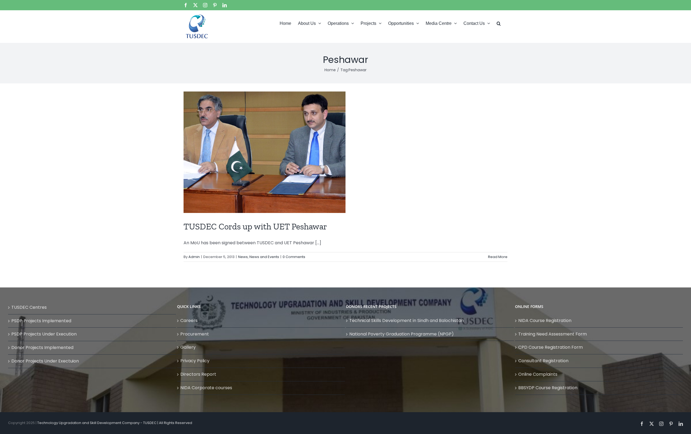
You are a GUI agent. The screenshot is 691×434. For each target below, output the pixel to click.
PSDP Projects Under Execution (44, 334)
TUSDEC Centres (29, 307)
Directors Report (198, 374)
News (243, 256)
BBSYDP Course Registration (547, 388)
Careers (189, 320)
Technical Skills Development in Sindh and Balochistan (406, 320)
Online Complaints (537, 374)
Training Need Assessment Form (552, 334)
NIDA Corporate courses (206, 388)
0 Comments (294, 256)
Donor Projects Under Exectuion (45, 361)
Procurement (194, 334)
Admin (194, 256)
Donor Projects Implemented (42, 347)
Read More (497, 256)
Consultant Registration (543, 361)
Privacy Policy (194, 361)
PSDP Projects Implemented (41, 321)
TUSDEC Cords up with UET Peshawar (255, 226)
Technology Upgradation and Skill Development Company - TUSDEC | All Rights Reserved (114, 422)
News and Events (264, 256)
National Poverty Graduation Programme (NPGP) (401, 334)
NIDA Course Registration (544, 320)
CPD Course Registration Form (550, 347)
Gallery (188, 347)
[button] (499, 23)
